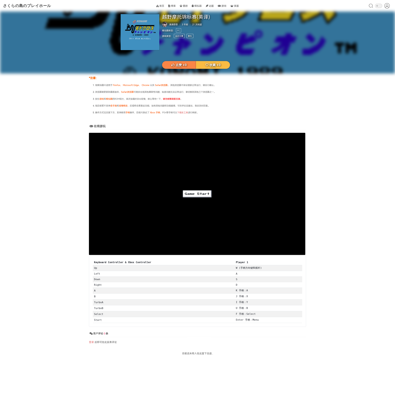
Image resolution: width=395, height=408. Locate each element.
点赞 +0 (181, 65)
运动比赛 (179, 35)
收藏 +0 (215, 65)
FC (178, 30)
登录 (91, 342)
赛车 (190, 35)
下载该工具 (182, 112)
